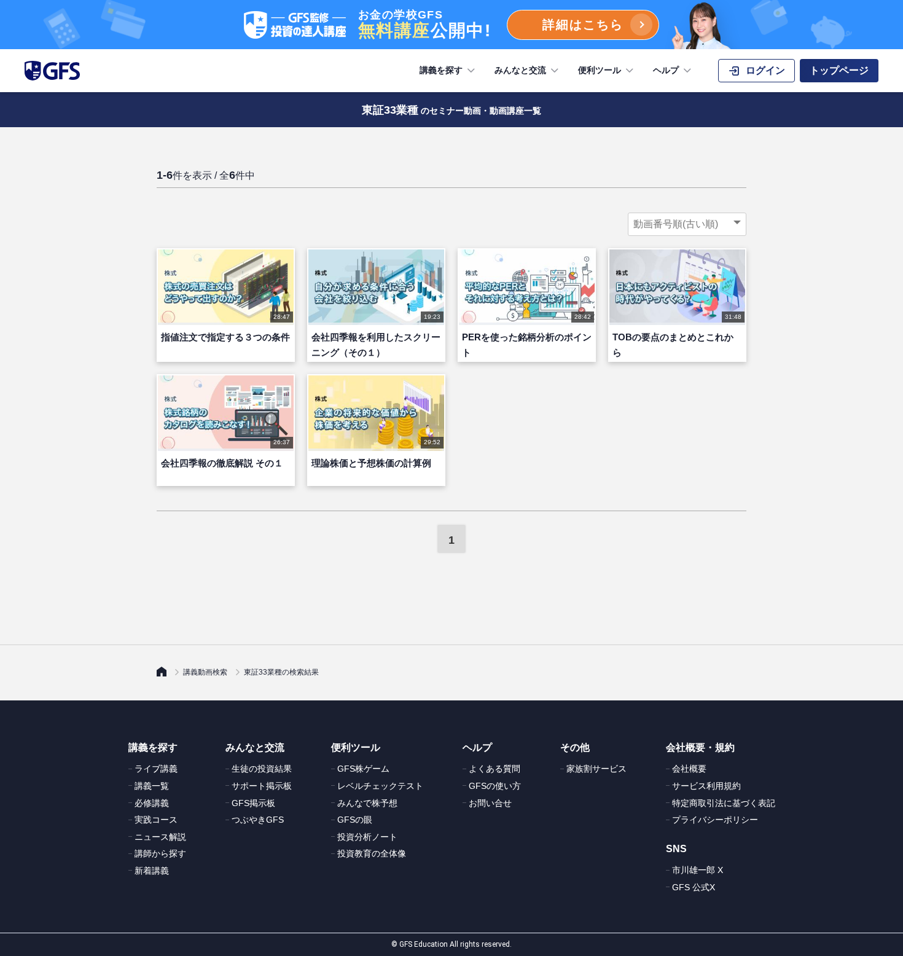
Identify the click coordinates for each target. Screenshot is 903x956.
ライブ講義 (156, 769)
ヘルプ (666, 70)
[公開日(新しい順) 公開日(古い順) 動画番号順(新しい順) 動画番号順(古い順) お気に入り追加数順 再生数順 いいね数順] (687, 224)
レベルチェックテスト (380, 786)
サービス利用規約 (706, 786)
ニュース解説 (160, 837)
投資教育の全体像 (371, 853)
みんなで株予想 (367, 803)
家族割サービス (596, 769)
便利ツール (599, 70)
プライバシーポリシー (715, 820)
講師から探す (160, 853)
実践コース (156, 820)
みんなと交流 (520, 70)
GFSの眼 (354, 820)
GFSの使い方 (495, 786)
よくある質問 (494, 769)
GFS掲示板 (253, 803)
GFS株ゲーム (363, 769)
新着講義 (152, 871)
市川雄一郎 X (697, 870)
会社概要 (689, 769)
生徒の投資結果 (262, 769)
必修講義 (152, 803)
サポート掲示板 (262, 786)
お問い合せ (490, 803)
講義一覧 (152, 786)
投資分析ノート (367, 837)
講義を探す (441, 70)
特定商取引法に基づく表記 (723, 803)
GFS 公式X (693, 887)
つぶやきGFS (258, 820)
